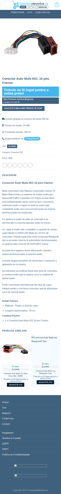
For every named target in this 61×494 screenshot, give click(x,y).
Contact (6, 424)
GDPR (5, 444)
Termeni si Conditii (11, 438)
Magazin (6, 413)
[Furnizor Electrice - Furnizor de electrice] (30, 5)
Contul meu (8, 418)
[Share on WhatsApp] (4, 165)
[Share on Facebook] (10, 165)
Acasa (5, 402)
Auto (29, 12)
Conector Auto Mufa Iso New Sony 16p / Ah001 (15, 374)
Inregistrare (7, 433)
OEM (10, 158)
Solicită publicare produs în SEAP (23, 108)
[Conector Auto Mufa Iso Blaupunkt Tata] (45, 348)
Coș (4, 407)
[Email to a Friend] (20, 165)
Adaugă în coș (15, 385)
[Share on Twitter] (15, 165)
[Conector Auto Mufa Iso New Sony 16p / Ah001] (16, 350)
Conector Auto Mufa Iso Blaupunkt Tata (45, 372)
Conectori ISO (42, 12)
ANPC (5, 449)
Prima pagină (17, 12)
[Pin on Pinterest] (25, 165)
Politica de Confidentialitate (16, 454)
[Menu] (4, 5)
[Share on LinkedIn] (30, 165)
